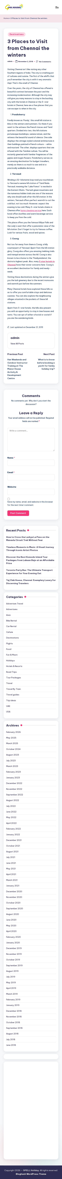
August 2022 (12, 800)
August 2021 (12, 851)
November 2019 (14, 954)
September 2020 (14, 908)
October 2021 (13, 845)
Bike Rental (11, 620)
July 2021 (10, 857)
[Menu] (56, 7)
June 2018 (11, 1045)
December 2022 (14, 783)
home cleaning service (31, 210)
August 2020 (12, 914)
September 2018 (14, 1028)
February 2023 (13, 771)
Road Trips (11, 672)
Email (11, 472)
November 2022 (14, 789)
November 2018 (14, 1016)
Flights (9, 643)
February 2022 (13, 828)
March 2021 (12, 880)
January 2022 (13, 834)
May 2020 (11, 925)
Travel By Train (13, 689)
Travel (9, 683)
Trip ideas (11, 700)
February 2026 (13, 732)
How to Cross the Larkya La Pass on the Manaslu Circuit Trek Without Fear (27, 538)
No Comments (45, 62)
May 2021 (11, 868)
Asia (8, 615)
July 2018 (10, 1039)
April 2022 (11, 823)
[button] (17, 343)
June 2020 (11, 919)
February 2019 (13, 999)
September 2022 (14, 794)
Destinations (17, 34)
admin (15, 338)
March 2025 (12, 743)
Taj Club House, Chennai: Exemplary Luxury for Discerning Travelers (31, 582)
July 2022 (11, 806)
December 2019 (14, 948)
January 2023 (13, 777)
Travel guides (12, 694)
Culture (9, 632)
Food (8, 649)
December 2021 (14, 840)
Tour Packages (13, 677)
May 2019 (11, 982)
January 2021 (12, 885)
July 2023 (11, 760)
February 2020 (13, 937)
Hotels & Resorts (14, 666)
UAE (8, 706)
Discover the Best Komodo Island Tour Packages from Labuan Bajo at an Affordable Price (30, 560)
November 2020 (14, 897)
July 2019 (10, 976)
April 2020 (11, 931)
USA (8, 711)
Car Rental (11, 626)
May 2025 (11, 737)
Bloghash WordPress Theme (31, 1174)
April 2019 (11, 988)
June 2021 (11, 863)
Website (11, 486)
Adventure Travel (14, 603)
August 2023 (12, 754)
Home (6, 18)
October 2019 (13, 959)
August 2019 (12, 971)
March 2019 (12, 994)
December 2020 (14, 891)
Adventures (11, 609)
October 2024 (13, 749)
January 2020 (13, 942)
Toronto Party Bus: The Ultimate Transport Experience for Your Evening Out (29, 572)
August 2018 (12, 1033)
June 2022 (11, 811)
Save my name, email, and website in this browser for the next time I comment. (30, 503)
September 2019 (14, 965)
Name (11, 457)
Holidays (10, 660)
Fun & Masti (11, 654)
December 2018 (14, 1011)
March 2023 (12, 766)
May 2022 (11, 817)
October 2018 (13, 1022)
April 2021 (11, 874)
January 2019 (12, 1005)
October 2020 (13, 902)
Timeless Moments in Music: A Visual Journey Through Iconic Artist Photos (30, 549)
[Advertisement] (28, 1110)
